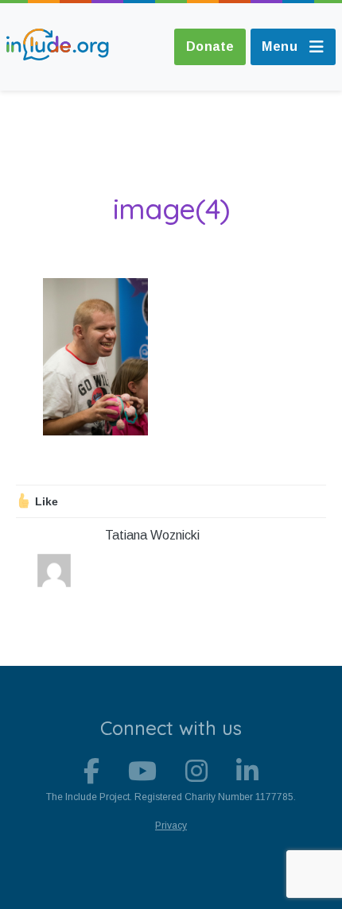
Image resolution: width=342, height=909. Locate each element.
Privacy (171, 825)
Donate (210, 46)
